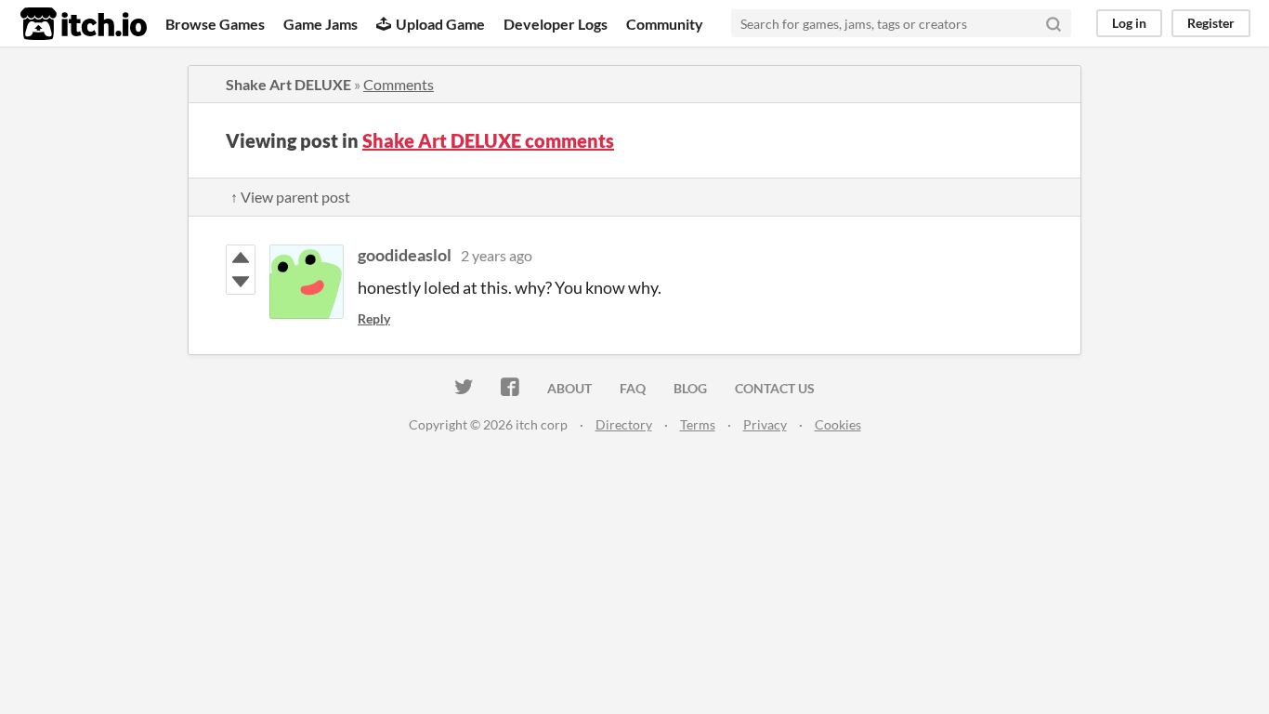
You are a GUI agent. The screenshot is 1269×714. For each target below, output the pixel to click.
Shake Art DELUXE (288, 84)
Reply (374, 318)
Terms (697, 424)
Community (664, 24)
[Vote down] (241, 282)
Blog (690, 388)
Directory (623, 424)
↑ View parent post (290, 196)
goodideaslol (404, 255)
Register (1211, 23)
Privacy (765, 424)
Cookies (838, 424)
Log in (1129, 23)
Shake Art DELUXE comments (488, 140)
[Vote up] (241, 257)
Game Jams (320, 24)
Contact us (775, 388)
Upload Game (440, 24)
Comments (398, 84)
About (569, 388)
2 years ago (496, 255)
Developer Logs (556, 24)
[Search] (1053, 23)
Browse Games (215, 24)
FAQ (633, 388)
